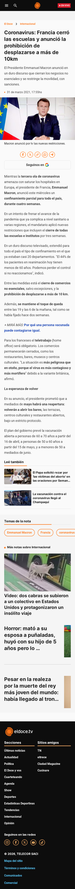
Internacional (27, 23)
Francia (45, 532)
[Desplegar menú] (6, 5)
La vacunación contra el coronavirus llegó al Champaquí (50, 498)
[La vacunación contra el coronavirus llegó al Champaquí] (17, 498)
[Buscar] (15, 5)
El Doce (8, 23)
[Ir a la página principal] (38, 5)
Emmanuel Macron (19, 532)
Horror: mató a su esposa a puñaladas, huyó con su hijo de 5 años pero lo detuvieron (31, 641)
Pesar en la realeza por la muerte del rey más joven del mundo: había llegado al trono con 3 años (32, 692)
